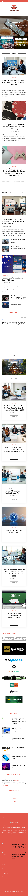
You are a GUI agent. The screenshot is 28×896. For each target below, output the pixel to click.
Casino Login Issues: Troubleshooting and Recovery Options (14, 615)
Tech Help (14, 379)
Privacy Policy (4, 871)
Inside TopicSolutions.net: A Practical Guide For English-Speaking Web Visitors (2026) (14, 408)
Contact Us (4, 879)
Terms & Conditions (5, 873)
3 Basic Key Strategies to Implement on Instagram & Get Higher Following (14, 26)
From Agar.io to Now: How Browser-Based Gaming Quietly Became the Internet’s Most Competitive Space (14, 172)
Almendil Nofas (15, 87)
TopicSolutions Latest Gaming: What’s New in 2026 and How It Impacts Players (13, 221)
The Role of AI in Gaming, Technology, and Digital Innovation (16, 304)
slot (14, 801)
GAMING (14, 53)
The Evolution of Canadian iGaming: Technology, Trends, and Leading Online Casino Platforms (18, 297)
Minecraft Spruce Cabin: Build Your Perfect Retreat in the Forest (14, 368)
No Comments (15, 29)
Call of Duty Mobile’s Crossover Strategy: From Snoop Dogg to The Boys (18, 241)
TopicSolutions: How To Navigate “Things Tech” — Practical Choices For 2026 (14, 491)
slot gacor (15, 795)
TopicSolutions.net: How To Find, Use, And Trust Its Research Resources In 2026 (14, 449)
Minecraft (14, 355)
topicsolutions (5, 785)
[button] (25, 316)
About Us (3, 876)
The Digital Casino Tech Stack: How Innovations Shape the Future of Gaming (14, 127)
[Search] (25, 1)
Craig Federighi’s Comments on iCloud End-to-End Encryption (19, 730)
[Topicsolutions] (13, 8)
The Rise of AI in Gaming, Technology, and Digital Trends (18, 247)
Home (3, 868)
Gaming (14, 77)
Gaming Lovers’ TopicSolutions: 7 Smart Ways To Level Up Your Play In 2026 (14, 82)
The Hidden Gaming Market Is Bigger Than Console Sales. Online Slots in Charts (19, 846)
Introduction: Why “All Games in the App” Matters (13, 279)
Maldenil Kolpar (15, 412)
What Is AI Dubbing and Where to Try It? (14, 531)
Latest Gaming (6, 192)
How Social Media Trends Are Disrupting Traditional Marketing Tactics (7, 44)
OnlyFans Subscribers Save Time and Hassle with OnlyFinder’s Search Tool (13, 339)
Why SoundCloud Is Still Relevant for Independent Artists (21, 44)
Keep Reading (14, 416)
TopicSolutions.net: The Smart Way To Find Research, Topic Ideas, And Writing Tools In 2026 (13, 573)
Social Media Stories (14, 22)
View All (24, 192)
